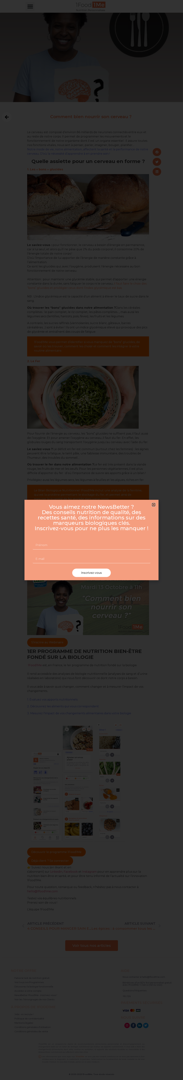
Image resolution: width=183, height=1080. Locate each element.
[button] (153, 504)
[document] (91, 540)
